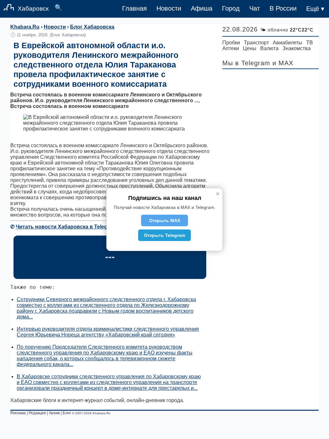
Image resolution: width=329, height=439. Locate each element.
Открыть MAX (164, 220)
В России (283, 8)
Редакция (37, 413)
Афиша (201, 8)
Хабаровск (33, 8)
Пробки (231, 42)
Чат (254, 8)
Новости (168, 8)
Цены (249, 48)
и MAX (282, 63)
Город (231, 8)
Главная (134, 8)
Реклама (18, 413)
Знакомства (296, 48)
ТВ (309, 42)
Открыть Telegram (164, 235)
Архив (54, 413)
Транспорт (256, 42)
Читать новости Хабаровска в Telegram (66, 226)
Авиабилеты (287, 42)
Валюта (269, 48)
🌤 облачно (287, 29)
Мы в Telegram (246, 63)
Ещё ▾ (315, 8)
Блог (67, 413)
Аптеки (230, 48)
